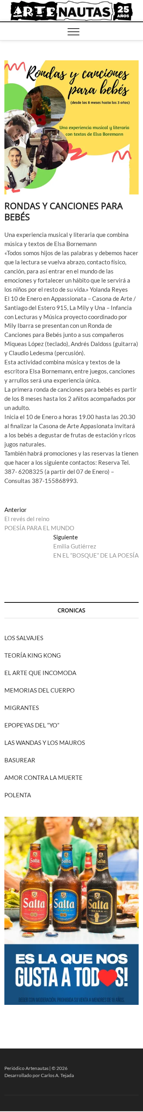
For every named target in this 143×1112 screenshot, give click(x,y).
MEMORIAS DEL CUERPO (39, 690)
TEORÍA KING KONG (32, 655)
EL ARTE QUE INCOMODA (40, 672)
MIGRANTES (21, 707)
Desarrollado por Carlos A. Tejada (39, 1075)
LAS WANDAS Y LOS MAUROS (44, 742)
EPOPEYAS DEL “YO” (31, 725)
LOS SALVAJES (23, 637)
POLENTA (17, 794)
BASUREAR (19, 760)
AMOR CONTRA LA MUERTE (43, 777)
